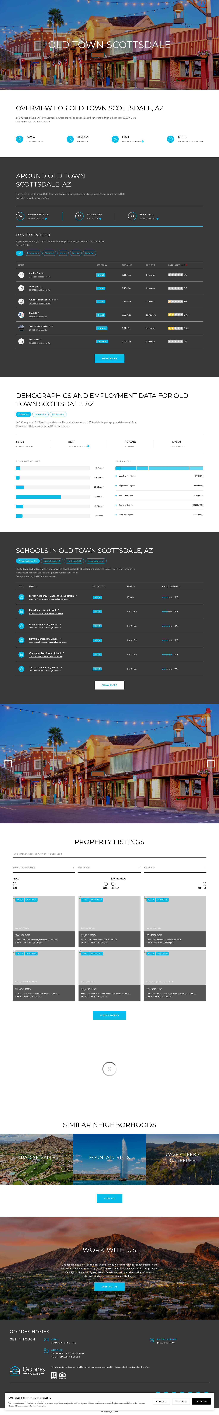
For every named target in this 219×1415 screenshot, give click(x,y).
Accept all (201, 1401)
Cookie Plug (35, 273)
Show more (109, 358)
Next (211, 763)
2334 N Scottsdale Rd (40, 343)
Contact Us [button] (109, 1286)
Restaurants (34, 253)
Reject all (161, 1401)
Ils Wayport (35, 286)
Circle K (33, 313)
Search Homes (109, 1015)
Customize (181, 1401)
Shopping (50, 253)
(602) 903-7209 (166, 1342)
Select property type (24, 867)
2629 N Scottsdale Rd (40, 303)
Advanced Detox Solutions (42, 299)
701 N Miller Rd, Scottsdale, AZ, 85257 (44, 671)
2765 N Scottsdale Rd (40, 276)
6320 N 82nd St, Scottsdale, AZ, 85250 (44, 628)
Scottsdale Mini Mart (39, 326)
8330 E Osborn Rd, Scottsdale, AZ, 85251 (46, 613)
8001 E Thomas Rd (38, 316)
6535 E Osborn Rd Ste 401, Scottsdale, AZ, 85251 (49, 599)
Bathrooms (84, 867)
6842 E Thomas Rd (38, 330)
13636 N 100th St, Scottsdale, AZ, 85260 (45, 656)
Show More (109, 685)
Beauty (77, 253)
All (20, 253)
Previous (8, 763)
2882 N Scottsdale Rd (40, 290)
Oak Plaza (34, 339)
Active (64, 253)
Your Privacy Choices (109, 1412)
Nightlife (90, 253)
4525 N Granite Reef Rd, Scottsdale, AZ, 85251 (48, 642)
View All (109, 1198)
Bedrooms (149, 867)
